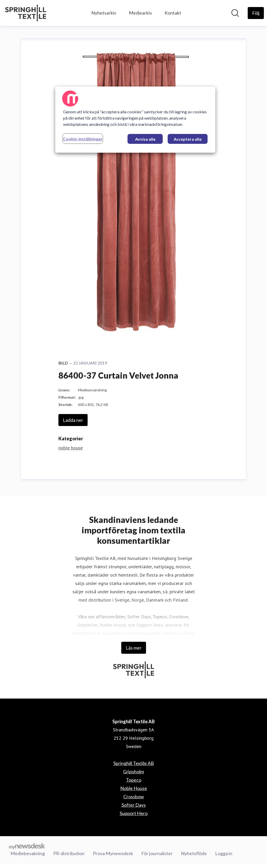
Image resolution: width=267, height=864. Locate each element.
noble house (70, 448)
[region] (135, 120)
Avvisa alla (145, 139)
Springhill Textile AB (133, 763)
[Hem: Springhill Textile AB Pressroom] (25, 13)
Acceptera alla (188, 139)
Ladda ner (73, 420)
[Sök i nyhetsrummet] (235, 13)
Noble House (133, 788)
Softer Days (134, 805)
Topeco (133, 780)
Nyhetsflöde (194, 853)
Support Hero (134, 813)
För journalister (157, 853)
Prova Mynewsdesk (113, 853)
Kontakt (173, 13)
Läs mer (134, 648)
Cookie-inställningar (82, 138)
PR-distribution (68, 853)
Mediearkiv (140, 13)
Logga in (223, 853)
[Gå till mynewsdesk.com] (27, 846)
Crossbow (133, 796)
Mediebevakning (27, 853)
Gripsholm (133, 771)
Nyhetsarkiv (103, 13)
